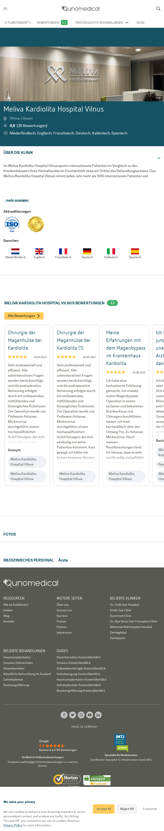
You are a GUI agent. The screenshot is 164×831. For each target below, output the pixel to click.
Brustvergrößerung (16, 685)
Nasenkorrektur (14, 668)
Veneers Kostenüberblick (74, 663)
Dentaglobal (118, 632)
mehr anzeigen (17, 200)
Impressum (64, 632)
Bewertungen (48, 22)
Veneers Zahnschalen (18, 663)
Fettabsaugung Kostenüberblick (78, 674)
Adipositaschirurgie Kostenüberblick (81, 668)
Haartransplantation (17, 657)
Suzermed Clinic (121, 615)
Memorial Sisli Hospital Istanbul (131, 627)
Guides (8, 610)
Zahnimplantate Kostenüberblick (79, 685)
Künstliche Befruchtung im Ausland (27, 674)
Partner (62, 627)
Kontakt (8, 621)
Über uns (63, 604)
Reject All (126, 808)
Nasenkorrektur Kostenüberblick (78, 657)
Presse (61, 621)
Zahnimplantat (13, 679)
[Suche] (158, 8)
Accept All (104, 808)
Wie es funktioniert (15, 604)
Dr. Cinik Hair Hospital (124, 604)
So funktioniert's (17, 22)
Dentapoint (117, 638)
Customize (150, 808)
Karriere (62, 615)
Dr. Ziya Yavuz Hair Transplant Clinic (134, 621)
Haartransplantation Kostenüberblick (82, 679)
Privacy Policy (12, 825)
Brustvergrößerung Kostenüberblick (81, 690)
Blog (140, 22)
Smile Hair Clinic (121, 610)
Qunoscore (64, 610)
